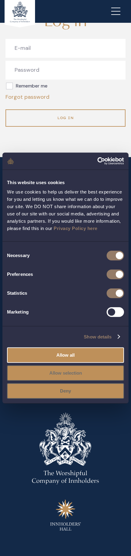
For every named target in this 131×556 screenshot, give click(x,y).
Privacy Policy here (75, 228)
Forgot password (27, 97)
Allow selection (65, 373)
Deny (65, 390)
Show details (98, 336)
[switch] (115, 274)
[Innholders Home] (20, 13)
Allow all (65, 355)
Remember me (32, 86)
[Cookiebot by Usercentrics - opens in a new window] (97, 161)
